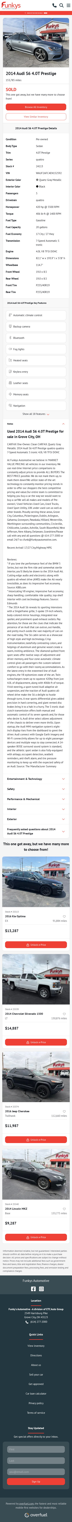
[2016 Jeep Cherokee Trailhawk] (36, 1077)
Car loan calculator (36, 1393)
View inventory (36, 1345)
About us (36, 1365)
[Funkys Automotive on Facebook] (32, 1288)
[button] (54, 5)
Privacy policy (36, 1403)
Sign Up (36, 1481)
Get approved (36, 1384)
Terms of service (36, 1412)
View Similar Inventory (36, 116)
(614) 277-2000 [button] (38, 1321)
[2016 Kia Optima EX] (36, 882)
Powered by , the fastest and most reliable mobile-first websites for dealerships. (36, 1505)
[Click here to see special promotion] (36, 12)
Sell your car (36, 1374)
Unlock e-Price (38, 944)
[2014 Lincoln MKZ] (36, 1174)
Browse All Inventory (36, 107)
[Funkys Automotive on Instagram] (40, 1288)
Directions (36, 1355)
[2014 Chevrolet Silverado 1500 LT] (36, 979)
